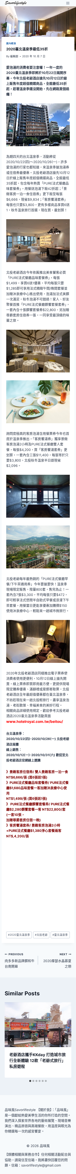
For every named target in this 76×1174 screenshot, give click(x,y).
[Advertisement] (38, 885)
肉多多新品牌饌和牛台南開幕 (19, 960)
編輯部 (14, 56)
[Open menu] (67, 3)
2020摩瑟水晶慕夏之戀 (57, 960)
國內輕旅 (11, 43)
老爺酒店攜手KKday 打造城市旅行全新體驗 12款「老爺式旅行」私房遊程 (37, 1060)
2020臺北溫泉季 (19, 934)
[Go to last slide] (11, 1040)
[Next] (65, 1040)
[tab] (30, 1081)
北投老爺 (41, 934)
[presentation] (38, 1024)
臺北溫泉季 (60, 934)
